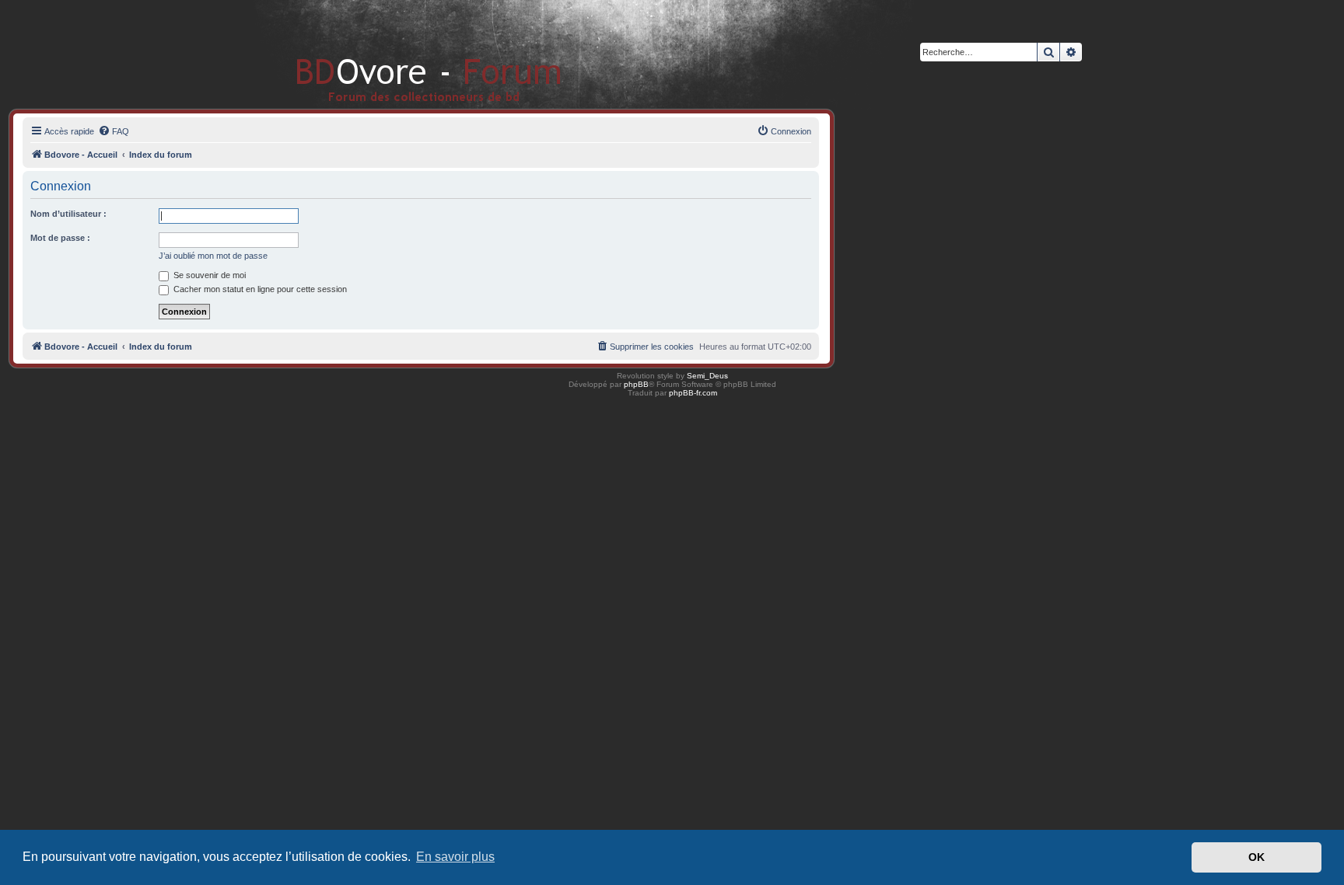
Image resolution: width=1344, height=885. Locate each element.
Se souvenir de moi (208, 275)
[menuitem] (113, 131)
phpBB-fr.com (693, 392)
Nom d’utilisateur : (68, 213)
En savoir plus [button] (455, 856)
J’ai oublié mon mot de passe (213, 255)
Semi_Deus (707, 375)
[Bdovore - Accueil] (405, 54)
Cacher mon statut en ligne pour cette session (259, 289)
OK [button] (1256, 857)
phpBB (636, 384)
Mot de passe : (60, 237)
